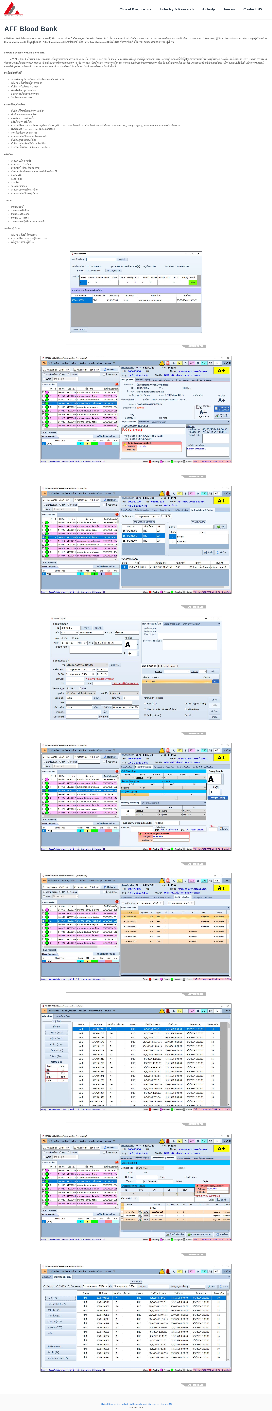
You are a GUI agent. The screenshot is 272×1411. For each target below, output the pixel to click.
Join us (229, 9)
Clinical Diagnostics (135, 9)
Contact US (252, 9)
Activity (208, 9)
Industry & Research (177, 9)
